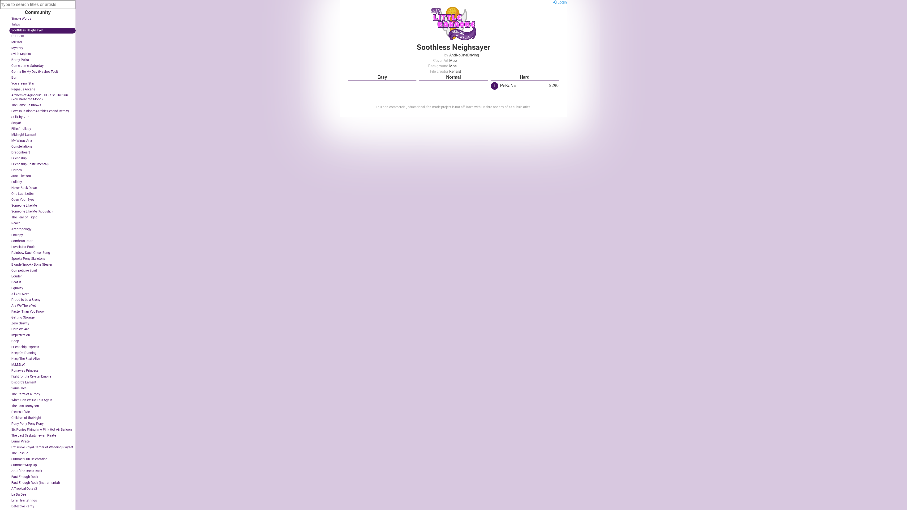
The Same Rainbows (26, 105)
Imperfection (20, 335)
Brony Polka (20, 60)
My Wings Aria (21, 141)
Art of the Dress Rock (26, 471)
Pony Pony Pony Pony (27, 424)
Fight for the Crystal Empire (31, 376)
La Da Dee (18, 495)
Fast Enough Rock (24, 477)
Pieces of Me (20, 412)
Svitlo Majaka (21, 54)
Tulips (15, 24)
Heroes (16, 170)
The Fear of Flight (24, 217)
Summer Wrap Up (24, 465)
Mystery (17, 48)
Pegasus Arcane (23, 89)
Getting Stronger (23, 317)
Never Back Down (24, 188)
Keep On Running (24, 353)
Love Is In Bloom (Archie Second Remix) (40, 111)
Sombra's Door (22, 241)
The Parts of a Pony (25, 394)
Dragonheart (20, 152)
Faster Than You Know (28, 312)
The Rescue (19, 453)
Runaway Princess (25, 371)
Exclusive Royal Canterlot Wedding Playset (42, 447)
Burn (14, 78)
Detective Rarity (22, 506)
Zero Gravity (20, 323)
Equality (17, 288)
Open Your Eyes (22, 200)
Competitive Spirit (24, 270)
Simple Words (21, 19)
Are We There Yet (23, 306)
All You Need (20, 294)
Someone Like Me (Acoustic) (32, 211)
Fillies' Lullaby (21, 129)
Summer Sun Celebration (29, 459)
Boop (15, 341)
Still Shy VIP (20, 117)
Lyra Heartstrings (24, 500)
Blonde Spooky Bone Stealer (31, 265)
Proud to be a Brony (25, 300)
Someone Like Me (24, 206)
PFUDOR (17, 36)
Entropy (17, 235)
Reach (16, 223)
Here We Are (20, 329)
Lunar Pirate (20, 441)
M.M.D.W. (18, 365)
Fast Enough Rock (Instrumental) (35, 483)
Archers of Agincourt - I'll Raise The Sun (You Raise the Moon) (39, 97)
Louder (16, 276)
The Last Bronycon (25, 406)
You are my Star (22, 83)
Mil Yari (16, 42)
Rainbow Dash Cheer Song (30, 253)
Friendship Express (25, 347)
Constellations (21, 146)
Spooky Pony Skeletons (28, 259)
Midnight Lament (23, 135)
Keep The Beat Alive (25, 359)
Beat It (16, 282)
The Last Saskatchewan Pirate (33, 436)
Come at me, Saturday (27, 66)
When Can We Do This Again (31, 400)
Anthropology (21, 229)
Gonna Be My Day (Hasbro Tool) (34, 72)
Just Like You (21, 176)
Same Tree (18, 388)
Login (561, 2)
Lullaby (16, 182)
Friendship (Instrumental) (30, 164)
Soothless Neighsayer (27, 30)
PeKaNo (508, 85)
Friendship (19, 158)
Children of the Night (26, 418)
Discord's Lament (23, 382)
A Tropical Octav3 (24, 489)
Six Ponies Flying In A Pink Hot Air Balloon (41, 430)
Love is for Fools (23, 247)
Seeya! (16, 123)
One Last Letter (22, 194)
